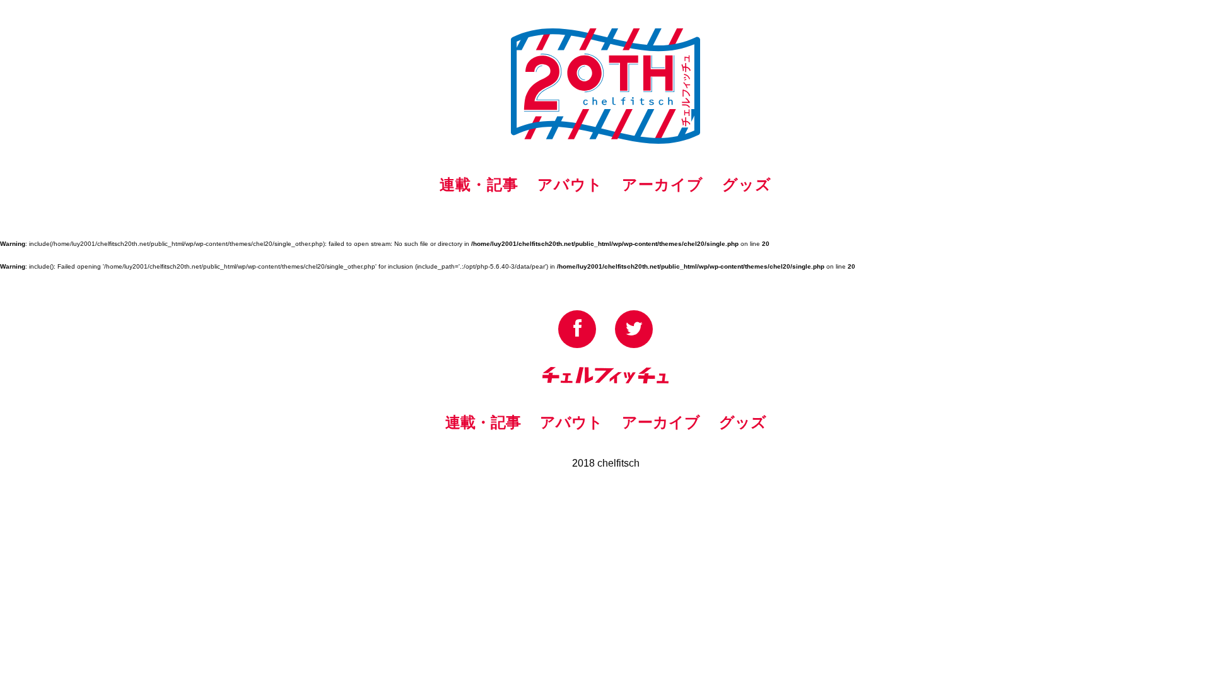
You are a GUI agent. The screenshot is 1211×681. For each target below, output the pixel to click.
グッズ (746, 184)
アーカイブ (662, 184)
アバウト (570, 184)
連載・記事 (479, 184)
